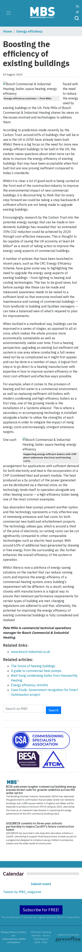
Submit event (41, 884)
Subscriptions (9, 939)
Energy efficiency (29, 31)
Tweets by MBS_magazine (22, 892)
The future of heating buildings (33, 666)
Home (7, 31)
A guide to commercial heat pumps (36, 671)
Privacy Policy (8, 932)
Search (54, 710)
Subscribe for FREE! (41, 909)
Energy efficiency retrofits (29, 685)
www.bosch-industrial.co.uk (30, 652)
